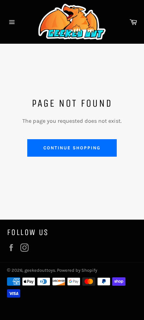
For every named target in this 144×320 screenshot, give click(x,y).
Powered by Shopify (77, 270)
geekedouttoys (39, 270)
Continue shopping (71, 147)
